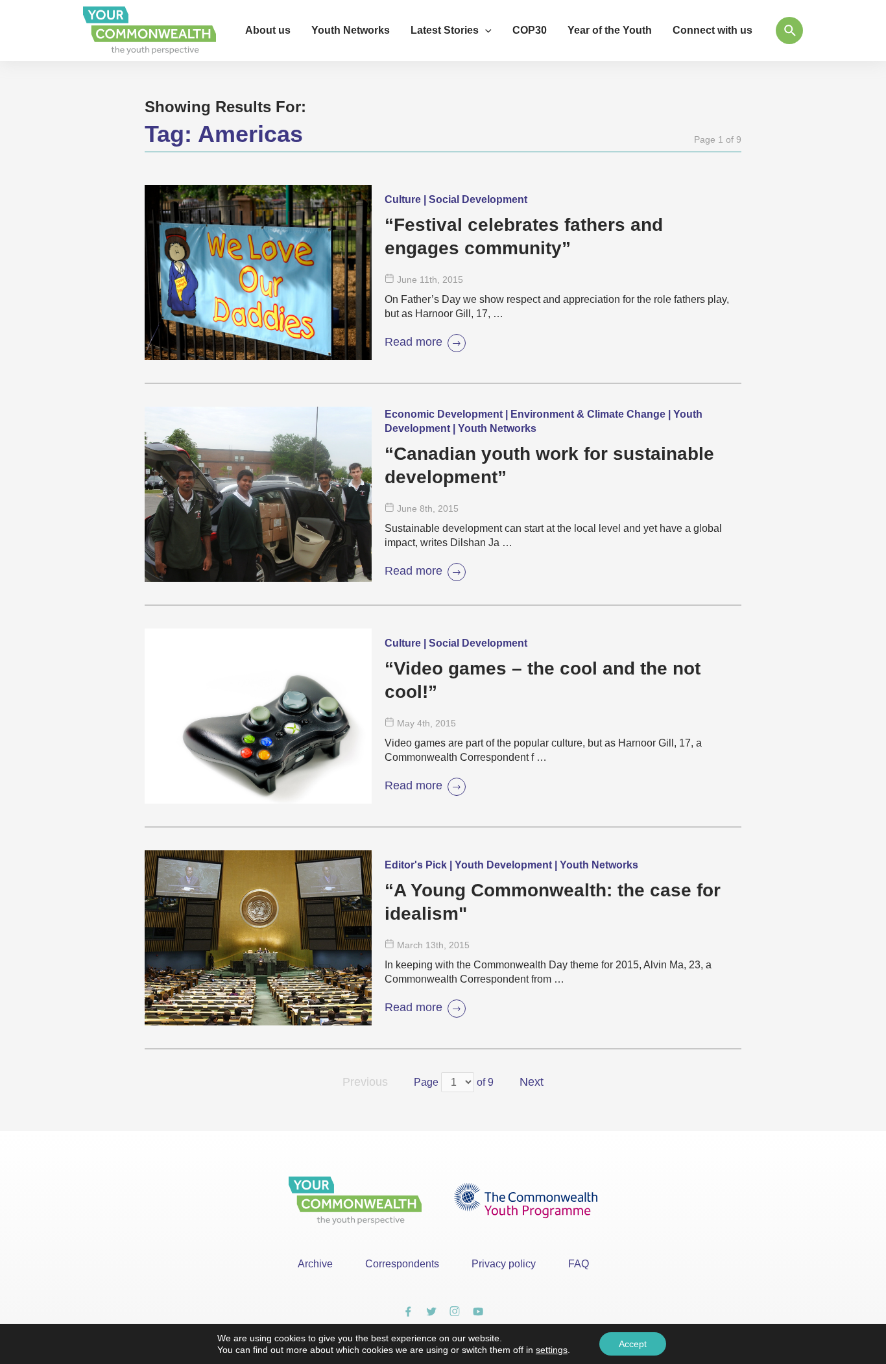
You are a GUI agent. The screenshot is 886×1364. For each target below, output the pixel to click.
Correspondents (402, 1263)
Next (532, 1081)
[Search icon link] (789, 30)
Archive (315, 1263)
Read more (413, 341)
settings (552, 1350)
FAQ (578, 1263)
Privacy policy (504, 1263)
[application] (485, 30)
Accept (633, 1344)
